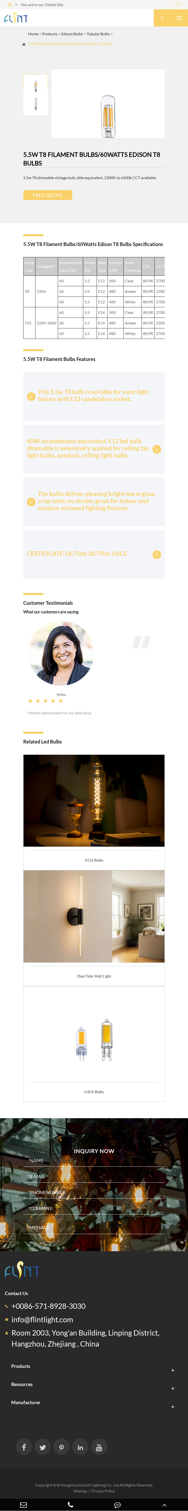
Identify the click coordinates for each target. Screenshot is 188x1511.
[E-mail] (23, 1505)
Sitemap (80, 1490)
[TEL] (70, 1505)
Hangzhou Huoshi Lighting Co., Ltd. (90, 1485)
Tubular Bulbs (98, 33)
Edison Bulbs (72, 33)
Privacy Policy (103, 1490)
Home (33, 33)
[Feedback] (117, 1505)
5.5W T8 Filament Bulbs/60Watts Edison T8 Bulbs (70, 43)
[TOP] (164, 1505)
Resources (22, 1384)
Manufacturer (26, 1402)
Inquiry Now (94, 1151)
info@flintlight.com (42, 1319)
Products (50, 33)
